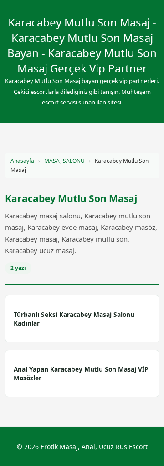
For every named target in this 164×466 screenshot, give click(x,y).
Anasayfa (22, 161)
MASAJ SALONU (64, 161)
